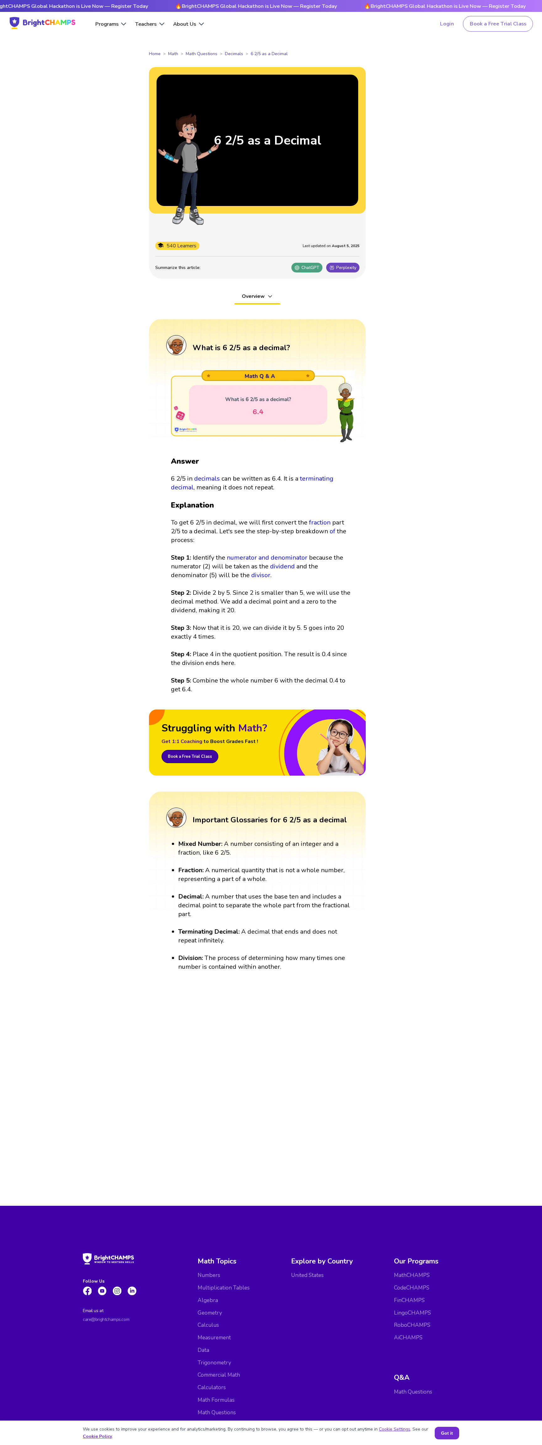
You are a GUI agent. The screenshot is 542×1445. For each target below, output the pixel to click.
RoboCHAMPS (412, 1325)
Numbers (209, 1275)
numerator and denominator (267, 557)
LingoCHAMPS (412, 1312)
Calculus (208, 1325)
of (332, 531)
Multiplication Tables (224, 1287)
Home (155, 53)
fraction (320, 522)
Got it (447, 1433)
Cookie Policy (97, 1436)
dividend (282, 566)
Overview (253, 296)
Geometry (210, 1312)
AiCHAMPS (408, 1337)
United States (307, 1275)
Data (203, 1350)
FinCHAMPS (409, 1300)
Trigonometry (214, 1362)
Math (173, 53)
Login (447, 23)
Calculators (212, 1387)
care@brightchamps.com (106, 1319)
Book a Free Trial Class (498, 23)
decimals (207, 478)
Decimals (234, 53)
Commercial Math (219, 1375)
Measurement (214, 1337)
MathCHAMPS (412, 1275)
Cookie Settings (394, 1429)
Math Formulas (216, 1400)
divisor (260, 575)
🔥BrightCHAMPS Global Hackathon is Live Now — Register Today (228, 6)
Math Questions (201, 53)
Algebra (208, 1300)
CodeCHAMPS (411, 1287)
